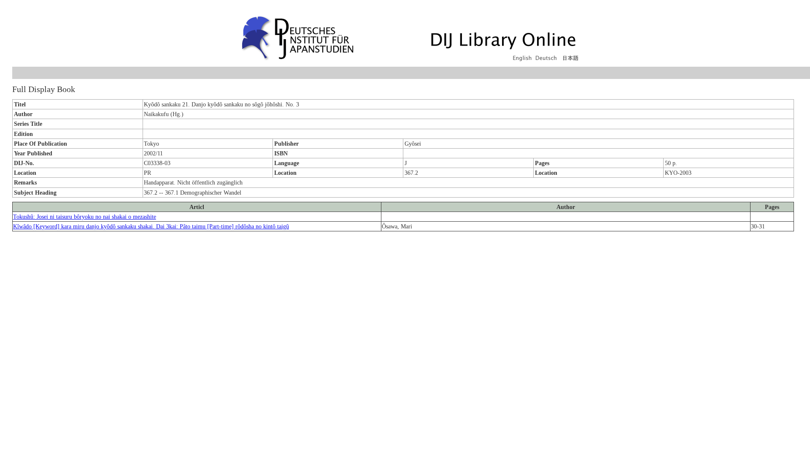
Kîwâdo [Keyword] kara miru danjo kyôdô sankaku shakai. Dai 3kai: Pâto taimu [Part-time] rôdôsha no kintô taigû (151, 226)
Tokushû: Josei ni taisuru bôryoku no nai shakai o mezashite (84, 216)
